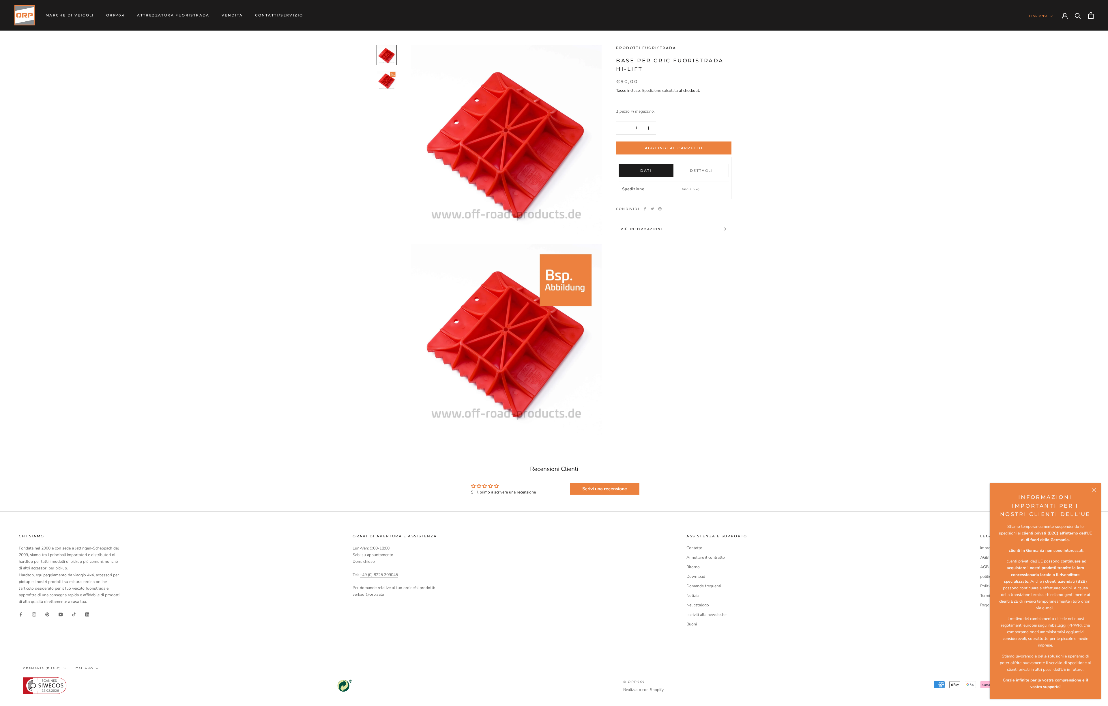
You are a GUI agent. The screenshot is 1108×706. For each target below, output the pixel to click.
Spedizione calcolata (660, 90)
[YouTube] (61, 614)
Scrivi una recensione (604, 489)
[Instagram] (34, 614)
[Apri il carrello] (1091, 15)
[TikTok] (74, 614)
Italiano (1038, 16)
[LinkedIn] (87, 614)
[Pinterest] (660, 209)
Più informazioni (641, 229)
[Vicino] (1093, 490)
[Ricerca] (1078, 15)
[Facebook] (645, 209)
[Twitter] (652, 209)
